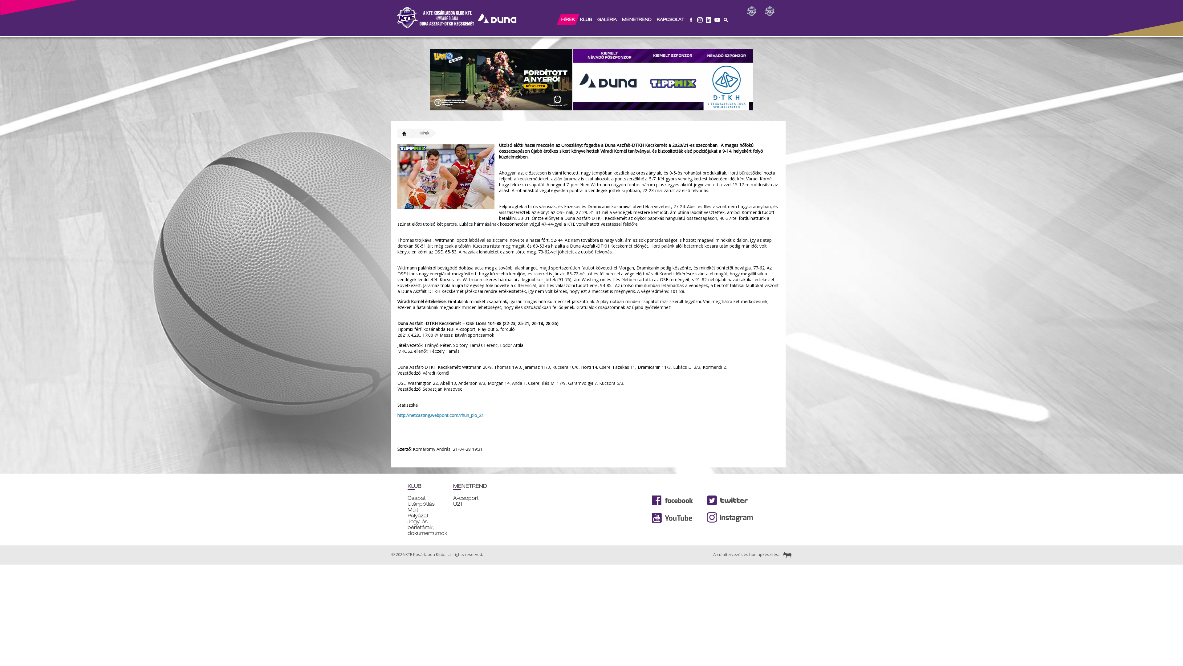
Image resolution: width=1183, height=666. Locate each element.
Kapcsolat (670, 19)
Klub (586, 19)
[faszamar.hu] (786, 554)
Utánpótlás (421, 504)
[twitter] (708, 19)
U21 (457, 504)
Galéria (607, 19)
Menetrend (637, 19)
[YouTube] (717, 19)
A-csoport (466, 498)
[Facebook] (691, 19)
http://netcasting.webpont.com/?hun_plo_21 (440, 415)
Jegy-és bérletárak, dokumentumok (427, 527)
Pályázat (418, 516)
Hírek (568, 19)
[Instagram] (700, 19)
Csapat (417, 498)
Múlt (413, 510)
